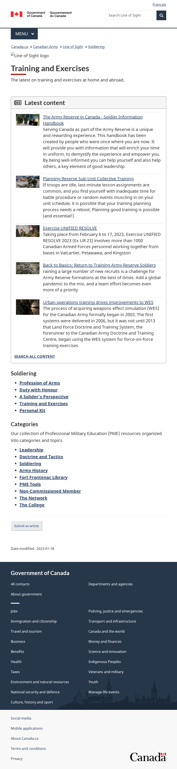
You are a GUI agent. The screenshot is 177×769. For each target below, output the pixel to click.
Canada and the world (106, 631)
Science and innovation (107, 651)
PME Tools (30, 484)
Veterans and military (105, 671)
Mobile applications (27, 728)
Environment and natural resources (40, 682)
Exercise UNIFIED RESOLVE (70, 228)
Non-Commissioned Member (50, 491)
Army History (33, 470)
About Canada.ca (24, 738)
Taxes (15, 671)
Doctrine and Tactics (41, 457)
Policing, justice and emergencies (115, 611)
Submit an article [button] (26, 526)
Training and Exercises (43, 403)
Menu (22, 34)
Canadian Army (45, 46)
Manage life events (103, 692)
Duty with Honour (38, 390)
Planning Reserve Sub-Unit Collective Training (88, 178)
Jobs (14, 611)
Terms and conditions (28, 748)
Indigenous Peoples (104, 661)
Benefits (17, 651)
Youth (93, 682)
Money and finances (105, 641)
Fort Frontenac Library (43, 477)
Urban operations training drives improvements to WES (98, 302)
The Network (33, 498)
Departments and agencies (110, 584)
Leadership (31, 450)
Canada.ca (19, 46)
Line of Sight (73, 46)
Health (16, 661)
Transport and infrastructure (112, 621)
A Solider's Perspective (43, 397)
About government (26, 594)
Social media (21, 718)
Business (18, 641)
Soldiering (96, 46)
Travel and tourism (26, 631)
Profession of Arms (39, 383)
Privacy (16, 758)
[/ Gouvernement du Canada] (41, 13)
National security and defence (35, 692)
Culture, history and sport (32, 702)
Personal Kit (32, 410)
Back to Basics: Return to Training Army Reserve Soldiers (99, 265)
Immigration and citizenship (34, 621)
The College (31, 505)
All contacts (20, 584)
